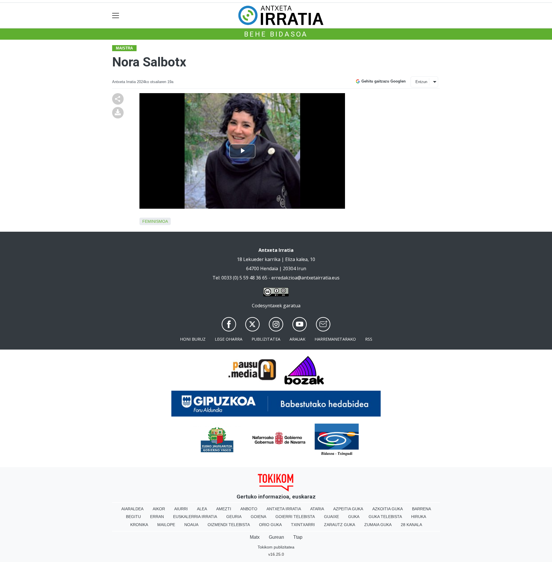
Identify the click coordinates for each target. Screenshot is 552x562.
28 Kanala (411, 524)
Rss (368, 339)
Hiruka (418, 516)
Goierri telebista (295, 516)
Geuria (233, 516)
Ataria (317, 509)
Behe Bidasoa (276, 34)
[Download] (118, 112)
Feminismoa (155, 221)
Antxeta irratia (284, 509)
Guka (353, 516)
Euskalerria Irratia (195, 516)
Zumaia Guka (378, 524)
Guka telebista (385, 516)
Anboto (248, 509)
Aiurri (181, 509)
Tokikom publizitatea (276, 547)
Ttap (297, 537)
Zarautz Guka (339, 524)
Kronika (139, 524)
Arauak (297, 339)
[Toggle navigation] (116, 15)
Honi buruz (193, 339)
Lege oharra (228, 339)
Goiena (258, 516)
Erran (157, 516)
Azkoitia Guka (387, 509)
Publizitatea (266, 339)
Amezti (223, 509)
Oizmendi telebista (229, 524)
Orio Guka (270, 524)
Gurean (276, 537)
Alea (202, 509)
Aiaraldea (132, 509)
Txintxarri (303, 524)
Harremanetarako (335, 339)
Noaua (191, 524)
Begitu (133, 516)
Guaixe (331, 516)
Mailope (166, 524)
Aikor (159, 509)
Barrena (421, 509)
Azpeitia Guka (348, 509)
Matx (255, 537)
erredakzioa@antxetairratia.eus (305, 278)
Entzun (421, 82)
